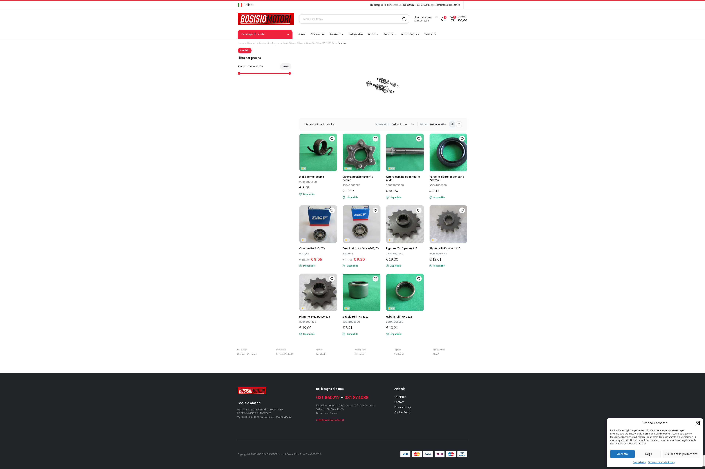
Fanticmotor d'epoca (269, 43)
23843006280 (308, 182)
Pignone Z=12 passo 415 (314, 316)
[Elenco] (459, 124)
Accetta (622, 454)
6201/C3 (304, 253)
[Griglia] (452, 124)
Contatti (430, 34)
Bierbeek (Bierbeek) (284, 354)
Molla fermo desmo (311, 176)
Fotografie (356, 34)
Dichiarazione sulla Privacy (661, 462)
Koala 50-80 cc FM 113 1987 (320, 43)
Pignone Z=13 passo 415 (444, 248)
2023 (253, 454)
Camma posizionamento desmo (358, 178)
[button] (697, 423)
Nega (648, 454)
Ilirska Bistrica (439, 350)
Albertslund (399, 354)
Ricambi (334, 34)
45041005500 (438, 185)
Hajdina (397, 350)
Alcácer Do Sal (361, 350)
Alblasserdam (360, 354)
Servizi (388, 34)
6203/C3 (348, 253)
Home (302, 34)
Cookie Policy (639, 462)
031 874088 (423, 4)
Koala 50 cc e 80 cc (292, 43)
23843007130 (437, 253)
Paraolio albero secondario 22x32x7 (446, 178)
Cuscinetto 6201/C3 (312, 248)
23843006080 (351, 185)
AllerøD (436, 354)
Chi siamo (317, 34)
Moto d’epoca (410, 34)
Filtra (286, 66)
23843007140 (394, 253)
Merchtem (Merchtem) (247, 354)
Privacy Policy (402, 407)
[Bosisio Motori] (266, 19)
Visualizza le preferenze (681, 454)
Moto (371, 34)
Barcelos (319, 350)
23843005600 (395, 185)
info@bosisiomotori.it (448, 4)
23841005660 (351, 321)
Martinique (281, 350)
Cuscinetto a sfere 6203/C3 (361, 248)
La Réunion (242, 350)
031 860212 (408, 4)
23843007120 (307, 321)
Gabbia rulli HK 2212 (399, 316)
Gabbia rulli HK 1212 (355, 316)
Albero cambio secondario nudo (403, 178)
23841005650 (394, 321)
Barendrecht (321, 354)
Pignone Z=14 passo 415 (401, 248)
